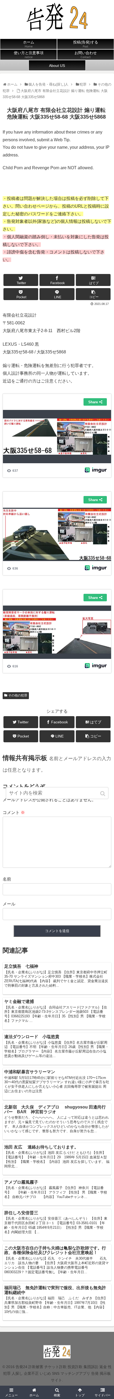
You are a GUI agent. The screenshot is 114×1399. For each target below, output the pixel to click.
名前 (7, 879)
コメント (14, 812)
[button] (103, 793)
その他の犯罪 (17, 695)
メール (9, 904)
